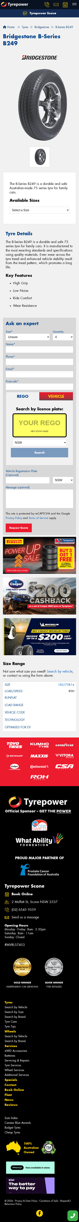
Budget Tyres (12, 1128)
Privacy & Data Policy (26, 1200)
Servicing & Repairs (17, 1060)
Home (10, 27)
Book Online (14, 1090)
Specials (11, 1080)
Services (11, 1046)
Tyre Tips (10, 1026)
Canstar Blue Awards (18, 1123)
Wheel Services (14, 1070)
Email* (10, 369)
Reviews (11, 1105)
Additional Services (17, 1075)
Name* (10, 344)
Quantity (58, 332)
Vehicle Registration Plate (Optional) (21, 473)
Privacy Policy (14, 518)
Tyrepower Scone (42, 13)
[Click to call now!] (47, 4)
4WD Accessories (16, 1051)
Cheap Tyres (12, 1132)
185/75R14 (66, 685)
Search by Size (14, 1012)
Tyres (8, 1002)
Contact (10, 1085)
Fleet (8, 1095)
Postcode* (12, 381)
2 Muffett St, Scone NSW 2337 (35, 902)
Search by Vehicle (16, 1007)
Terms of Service (38, 518)
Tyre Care (11, 1022)
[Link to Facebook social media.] (39, 1213)
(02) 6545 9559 (24, 910)
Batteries (10, 1056)
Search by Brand (15, 1017)
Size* (9, 332)
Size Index (11, 1118)
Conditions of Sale (48, 1200)
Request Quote (18, 527)
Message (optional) (18, 487)
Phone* (10, 357)
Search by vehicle (59, 671)
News (9, 1100)
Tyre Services (13, 1065)
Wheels (10, 1031)
